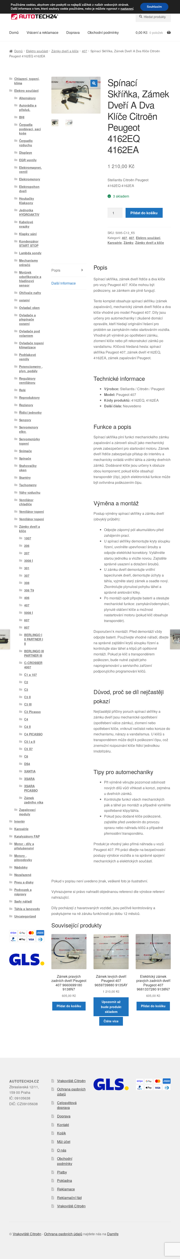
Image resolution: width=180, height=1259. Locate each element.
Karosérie (115, 242)
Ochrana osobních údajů (71, 1092)
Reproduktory (29, 397)
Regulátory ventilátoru (27, 380)
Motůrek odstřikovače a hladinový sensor (30, 278)
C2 (26, 682)
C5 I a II (29, 741)
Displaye (25, 152)
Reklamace (66, 1189)
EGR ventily (28, 160)
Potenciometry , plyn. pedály (31, 368)
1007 (27, 538)
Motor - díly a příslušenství (24, 846)
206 (26, 545)
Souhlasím (154, 7)
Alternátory (27, 98)
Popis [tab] (55, 270)
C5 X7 (28, 749)
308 (26, 583)
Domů (14, 32)
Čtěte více (111, 1021)
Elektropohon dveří (29, 188)
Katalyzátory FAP (27, 836)
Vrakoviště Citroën (71, 1080)
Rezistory (26, 405)
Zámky (128, 242)
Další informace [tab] (63, 283)
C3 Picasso (32, 711)
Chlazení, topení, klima (27, 80)
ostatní (24, 300)
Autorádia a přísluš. (27, 107)
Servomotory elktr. (28, 429)
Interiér (19, 821)
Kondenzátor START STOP (28, 243)
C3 (26, 689)
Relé (22, 390)
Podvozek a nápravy (23, 891)
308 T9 (29, 590)
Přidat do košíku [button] (69, 1006)
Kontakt (63, 1124)
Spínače (25, 458)
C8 (26, 756)
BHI (21, 117)
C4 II (27, 726)
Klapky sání (28, 234)
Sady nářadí (23, 901)
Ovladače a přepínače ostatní (27, 319)
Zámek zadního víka (33, 800)
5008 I (28, 612)
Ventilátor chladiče (26, 502)
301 (26, 568)
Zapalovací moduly (27, 811)
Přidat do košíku (144, 212)
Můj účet (63, 1141)
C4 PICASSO (33, 734)
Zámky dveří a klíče (65, 51)
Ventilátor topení (31, 511)
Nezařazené (22, 875)
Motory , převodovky (23, 857)
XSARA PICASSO (31, 788)
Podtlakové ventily (27, 356)
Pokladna (64, 1180)
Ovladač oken (29, 307)
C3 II (27, 697)
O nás (61, 1150)
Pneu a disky (24, 882)
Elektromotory (29, 179)
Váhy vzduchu (29, 492)
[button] (93, 83)
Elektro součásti (37, 51)
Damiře (113, 1233)
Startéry (25, 477)
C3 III (28, 704)
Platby (62, 1172)
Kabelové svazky (26, 224)
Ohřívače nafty (30, 292)
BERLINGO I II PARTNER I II (33, 639)
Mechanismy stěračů (28, 262)
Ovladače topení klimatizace (31, 345)
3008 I (28, 560)
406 (26, 597)
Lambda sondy (30, 253)
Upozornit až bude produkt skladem (111, 1007)
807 (26, 627)
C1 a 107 (30, 674)
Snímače (25, 451)
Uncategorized (25, 916)
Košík (61, 1133)
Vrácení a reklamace (42, 32)
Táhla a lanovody (27, 909)
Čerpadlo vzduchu (26, 142)
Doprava (73, 32)
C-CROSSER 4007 (33, 664)
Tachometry (28, 485)
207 (26, 553)
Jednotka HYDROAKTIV (29, 212)
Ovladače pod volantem (29, 333)
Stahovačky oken (28, 467)
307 (26, 575)
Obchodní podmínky (103, 32)
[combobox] (153, 16)
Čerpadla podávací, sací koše (30, 129)
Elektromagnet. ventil (30, 169)
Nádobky (21, 867)
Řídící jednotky (30, 412)
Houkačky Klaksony (26, 200)
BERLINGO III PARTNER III (34, 653)
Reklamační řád (69, 1197)
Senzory (25, 420)
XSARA (29, 778)
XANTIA (30, 771)
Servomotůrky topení (29, 441)
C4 (26, 719)
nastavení (127, 9)
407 (84, 51)
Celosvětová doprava (67, 1105)
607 (26, 620)
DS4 (27, 764)
